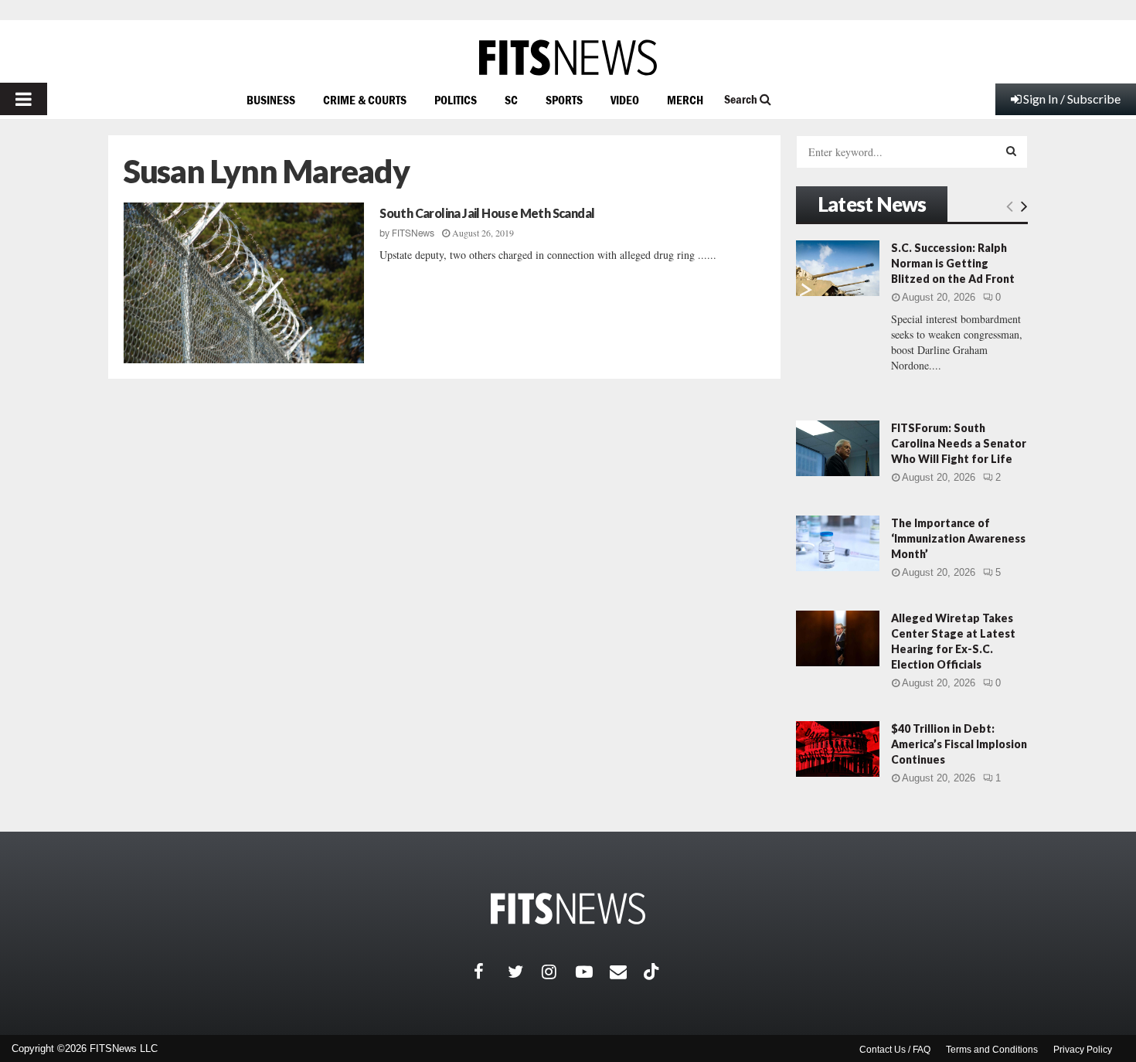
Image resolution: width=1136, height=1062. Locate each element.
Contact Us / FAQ (894, 1049)
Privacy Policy (1082, 1049)
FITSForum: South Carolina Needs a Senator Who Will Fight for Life (958, 443)
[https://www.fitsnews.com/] (568, 57)
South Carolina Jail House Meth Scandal (486, 213)
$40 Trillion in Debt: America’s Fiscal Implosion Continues (959, 744)
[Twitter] (525, 972)
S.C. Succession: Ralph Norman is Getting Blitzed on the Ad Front (953, 263)
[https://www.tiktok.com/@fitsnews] (653, 972)
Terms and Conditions (992, 1049)
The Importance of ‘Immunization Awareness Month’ (958, 538)
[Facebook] (491, 972)
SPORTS (564, 100)
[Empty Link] (1009, 205)
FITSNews (413, 233)
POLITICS (455, 100)
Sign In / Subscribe (1072, 98)
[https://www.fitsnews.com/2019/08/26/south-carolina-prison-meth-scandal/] (244, 283)
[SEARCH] (1011, 150)
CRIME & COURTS (364, 100)
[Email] (627, 972)
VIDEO (625, 100)
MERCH (685, 100)
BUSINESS (271, 100)
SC (511, 100)
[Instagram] (559, 972)
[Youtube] (593, 972)
